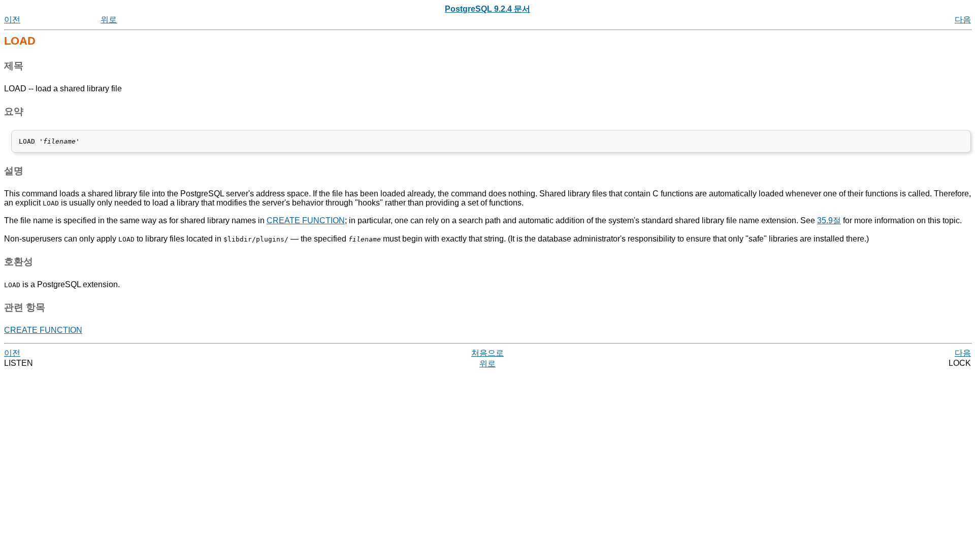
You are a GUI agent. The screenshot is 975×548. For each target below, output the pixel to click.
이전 (12, 19)
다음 (963, 19)
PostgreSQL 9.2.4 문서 (487, 9)
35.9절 (829, 220)
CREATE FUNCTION (306, 220)
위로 (109, 19)
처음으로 (487, 353)
